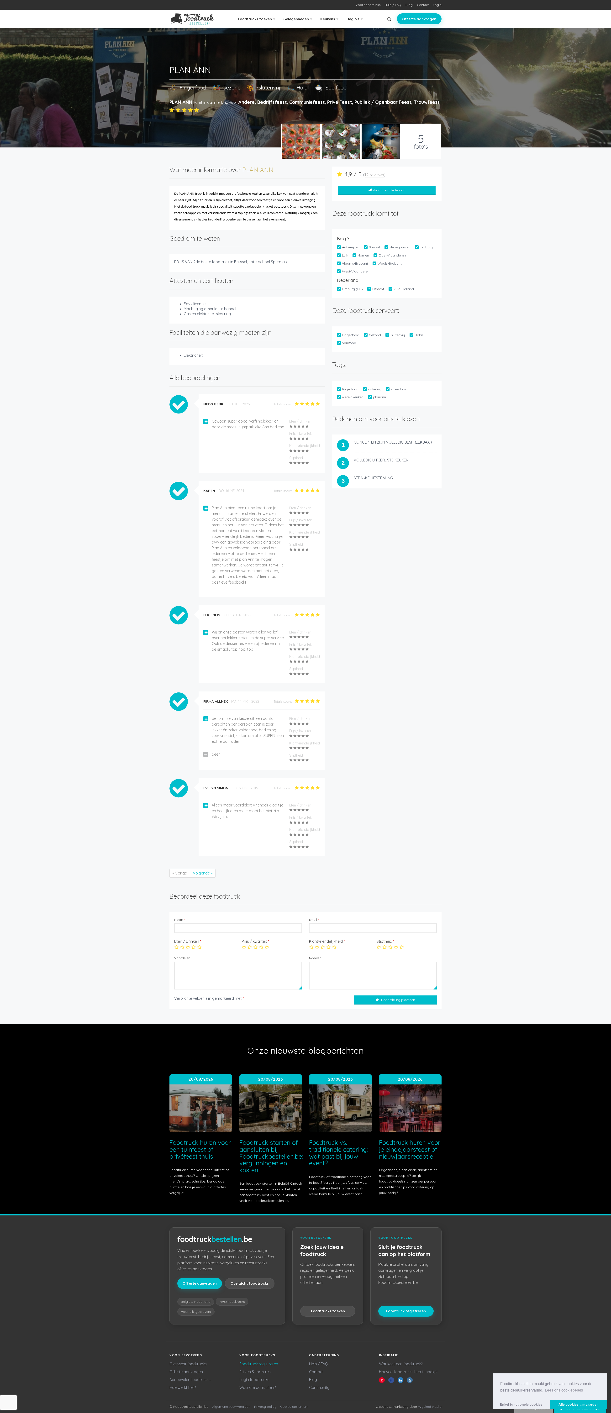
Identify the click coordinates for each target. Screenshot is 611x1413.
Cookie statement (294, 1406)
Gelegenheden (297, 18)
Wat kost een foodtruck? (400, 1363)
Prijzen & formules (255, 1371)
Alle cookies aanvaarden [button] (578, 1404)
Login (437, 5)
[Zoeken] (389, 19)
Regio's (355, 18)
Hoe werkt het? (182, 1387)
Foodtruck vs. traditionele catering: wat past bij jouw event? (338, 1153)
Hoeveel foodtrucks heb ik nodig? (408, 1371)
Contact (423, 5)
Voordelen (182, 958)
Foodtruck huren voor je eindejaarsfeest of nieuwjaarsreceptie (409, 1149)
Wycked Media (430, 1406)
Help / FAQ (318, 1363)
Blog (409, 5)
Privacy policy (265, 1406)
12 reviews (374, 175)
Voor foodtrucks (368, 5)
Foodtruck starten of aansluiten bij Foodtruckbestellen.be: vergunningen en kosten (271, 1156)
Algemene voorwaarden (231, 1406)
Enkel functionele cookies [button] (521, 1404)
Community (319, 1387)
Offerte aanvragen (419, 19)
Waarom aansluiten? (257, 1387)
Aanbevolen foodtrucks (190, 1379)
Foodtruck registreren (406, 1311)
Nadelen (315, 958)
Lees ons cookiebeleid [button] (564, 1390)
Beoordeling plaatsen (398, 1000)
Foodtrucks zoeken (256, 18)
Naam (179, 919)
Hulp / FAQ (393, 5)
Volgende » (202, 873)
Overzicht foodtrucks (250, 1283)
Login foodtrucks (254, 1379)
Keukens (329, 18)
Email (314, 919)
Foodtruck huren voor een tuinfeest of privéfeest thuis (200, 1149)
